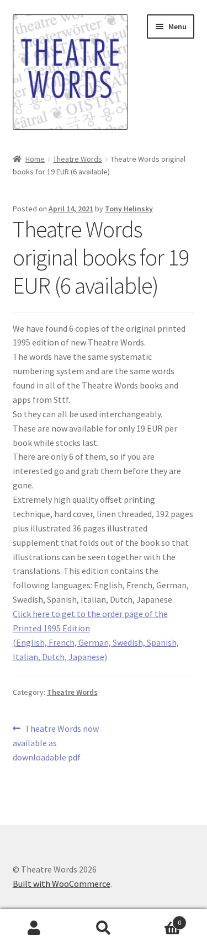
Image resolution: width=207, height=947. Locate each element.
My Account (34, 928)
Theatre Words (77, 159)
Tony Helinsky (129, 209)
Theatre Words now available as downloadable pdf (56, 742)
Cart (159, 919)
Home (35, 159)
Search (103, 928)
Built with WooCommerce (61, 883)
